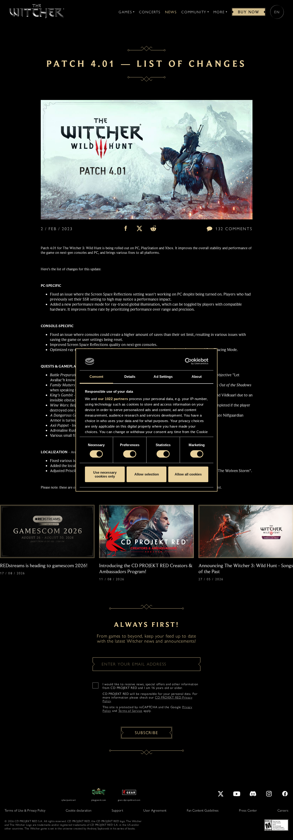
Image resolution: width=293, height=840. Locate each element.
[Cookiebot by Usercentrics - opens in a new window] (188, 361)
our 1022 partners (113, 399)
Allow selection (146, 474)
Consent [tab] (96, 377)
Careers (282, 810)
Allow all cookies (188, 474)
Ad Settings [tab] (163, 377)
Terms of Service (130, 711)
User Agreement (154, 810)
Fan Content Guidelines (203, 810)
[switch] (129, 454)
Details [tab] (130, 377)
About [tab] (197, 377)
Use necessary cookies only (105, 474)
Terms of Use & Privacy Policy (25, 810)
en (277, 12)
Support (117, 810)
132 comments (233, 228)
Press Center (248, 810)
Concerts (149, 12)
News (171, 12)
